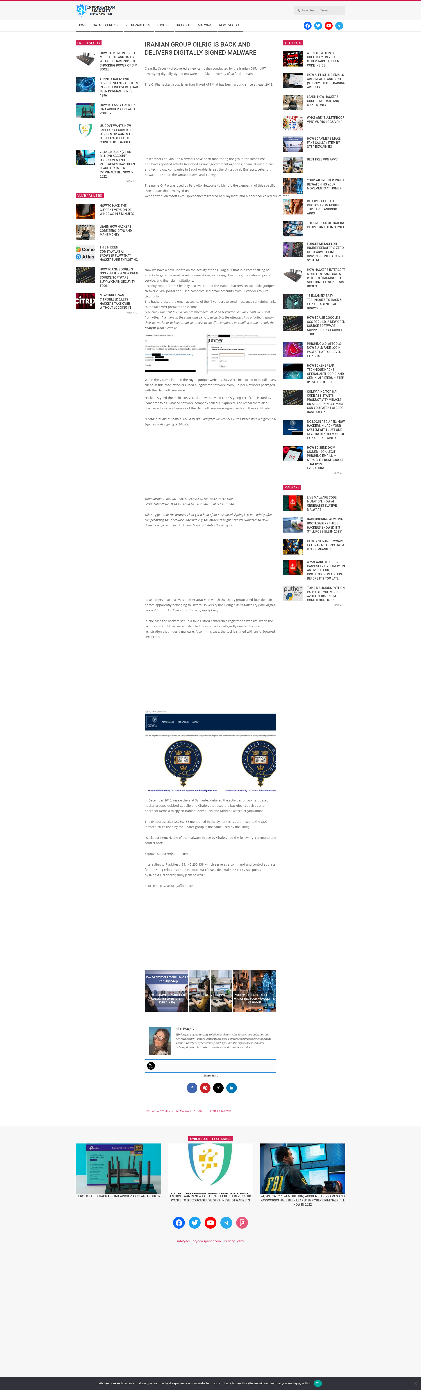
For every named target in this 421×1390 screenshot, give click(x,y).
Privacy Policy (234, 1241)
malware (227, 1111)
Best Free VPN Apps (322, 159)
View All (132, 181)
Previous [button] (141, 991)
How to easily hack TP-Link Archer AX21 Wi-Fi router (118, 109)
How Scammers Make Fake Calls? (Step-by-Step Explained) (324, 142)
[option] (166, 991)
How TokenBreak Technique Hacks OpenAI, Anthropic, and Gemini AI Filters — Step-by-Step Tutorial (326, 374)
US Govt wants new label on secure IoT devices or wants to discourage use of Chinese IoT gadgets (116, 134)
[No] (415, 1383)
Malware (186, 1111)
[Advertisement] (210, 123)
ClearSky (214, 1111)
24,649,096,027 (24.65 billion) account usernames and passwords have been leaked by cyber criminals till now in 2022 (117, 164)
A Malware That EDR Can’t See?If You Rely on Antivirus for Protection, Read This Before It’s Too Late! (326, 570)
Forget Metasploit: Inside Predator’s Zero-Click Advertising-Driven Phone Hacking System (326, 252)
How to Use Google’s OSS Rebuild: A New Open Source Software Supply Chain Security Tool (119, 278)
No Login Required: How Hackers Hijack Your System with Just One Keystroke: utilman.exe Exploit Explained (326, 430)
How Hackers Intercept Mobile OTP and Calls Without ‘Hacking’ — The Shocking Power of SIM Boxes (119, 61)
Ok (318, 1383)
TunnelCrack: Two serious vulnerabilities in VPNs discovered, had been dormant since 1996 (119, 87)
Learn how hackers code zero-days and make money (116, 230)
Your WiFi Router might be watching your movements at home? (325, 184)
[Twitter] (151, 1066)
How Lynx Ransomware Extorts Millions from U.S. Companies (325, 545)
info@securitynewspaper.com (199, 1241)
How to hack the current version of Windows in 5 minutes (117, 210)
